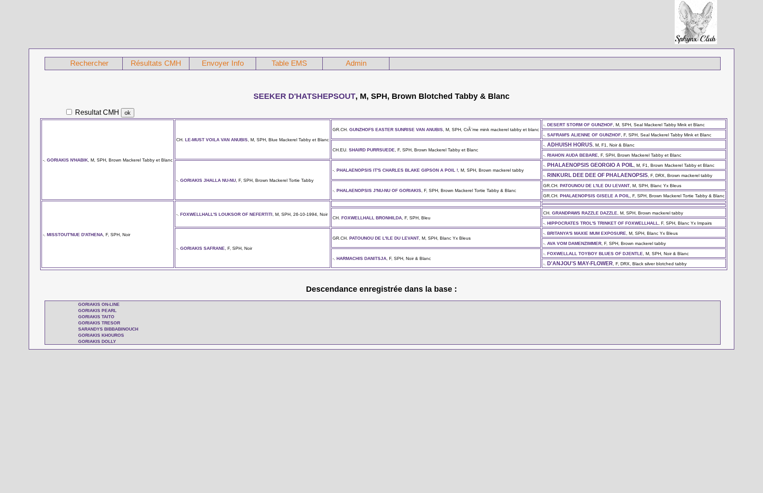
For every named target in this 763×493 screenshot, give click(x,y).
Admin (356, 63)
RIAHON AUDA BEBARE (572, 155)
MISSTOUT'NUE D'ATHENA (75, 234)
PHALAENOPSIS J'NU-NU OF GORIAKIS (378, 190)
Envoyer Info (223, 63)
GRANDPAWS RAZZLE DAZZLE (584, 213)
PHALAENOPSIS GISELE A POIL (595, 195)
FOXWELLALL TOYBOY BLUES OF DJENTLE (595, 253)
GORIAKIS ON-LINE (99, 304)
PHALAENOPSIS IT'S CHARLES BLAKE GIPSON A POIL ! (397, 170)
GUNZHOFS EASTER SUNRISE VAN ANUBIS (396, 129)
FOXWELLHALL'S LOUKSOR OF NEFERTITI (226, 214)
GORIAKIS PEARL (97, 310)
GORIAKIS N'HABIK (67, 160)
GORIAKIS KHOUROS (101, 335)
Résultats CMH (156, 63)
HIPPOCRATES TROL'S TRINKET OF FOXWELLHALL (602, 223)
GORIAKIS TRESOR (99, 322)
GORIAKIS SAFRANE (202, 248)
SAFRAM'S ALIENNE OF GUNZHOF (584, 134)
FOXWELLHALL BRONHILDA (371, 217)
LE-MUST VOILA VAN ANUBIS (216, 139)
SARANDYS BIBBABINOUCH (108, 329)
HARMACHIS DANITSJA (361, 258)
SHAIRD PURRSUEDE (372, 149)
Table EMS (289, 63)
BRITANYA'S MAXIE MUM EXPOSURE (586, 233)
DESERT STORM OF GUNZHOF (580, 124)
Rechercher (89, 63)
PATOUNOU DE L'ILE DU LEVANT (595, 185)
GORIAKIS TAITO (96, 316)
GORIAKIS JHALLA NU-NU (208, 180)
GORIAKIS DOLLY (97, 341)
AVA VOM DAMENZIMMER (574, 243)
